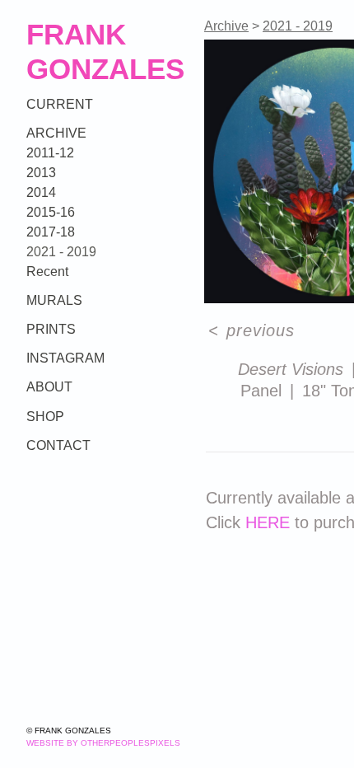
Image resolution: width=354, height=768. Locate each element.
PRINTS (51, 329)
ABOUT (49, 387)
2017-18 (50, 232)
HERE (267, 522)
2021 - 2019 (61, 252)
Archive (56, 133)
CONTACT (58, 445)
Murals (54, 300)
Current (59, 104)
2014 (41, 192)
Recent (47, 272)
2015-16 (50, 212)
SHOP (45, 417)
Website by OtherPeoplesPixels (103, 742)
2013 (41, 173)
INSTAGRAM (65, 358)
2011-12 (50, 153)
